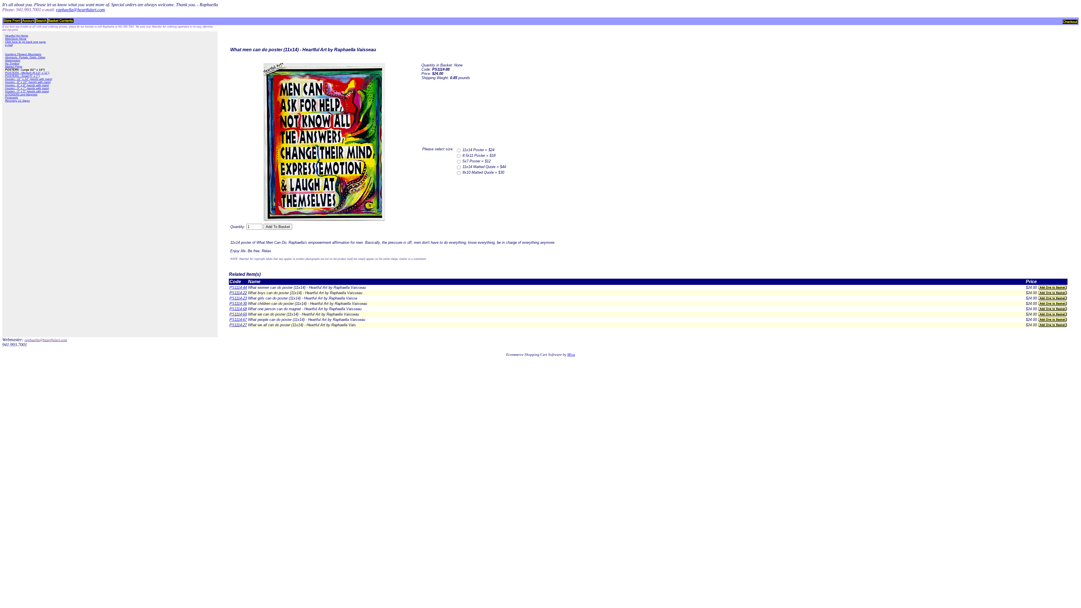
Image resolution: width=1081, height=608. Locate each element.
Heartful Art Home (16, 35)
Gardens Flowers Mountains (23, 54)
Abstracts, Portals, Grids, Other (25, 57)
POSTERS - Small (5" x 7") (22, 75)
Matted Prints (13, 66)
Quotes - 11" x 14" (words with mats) (28, 79)
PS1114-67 (238, 320)
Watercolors (12, 60)
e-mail (9, 44)
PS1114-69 (238, 314)
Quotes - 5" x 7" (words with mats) (27, 88)
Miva (571, 354)
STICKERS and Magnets (21, 94)
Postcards (11, 97)
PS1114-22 (238, 293)
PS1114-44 (238, 287)
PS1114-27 (238, 325)
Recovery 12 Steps (17, 100)
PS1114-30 (238, 303)
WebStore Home (15, 38)
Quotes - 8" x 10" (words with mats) (28, 82)
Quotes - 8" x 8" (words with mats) (27, 85)
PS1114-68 (238, 309)
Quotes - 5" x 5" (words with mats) (27, 91)
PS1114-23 (238, 298)
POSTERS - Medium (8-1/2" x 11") (27, 72)
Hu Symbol (12, 63)
